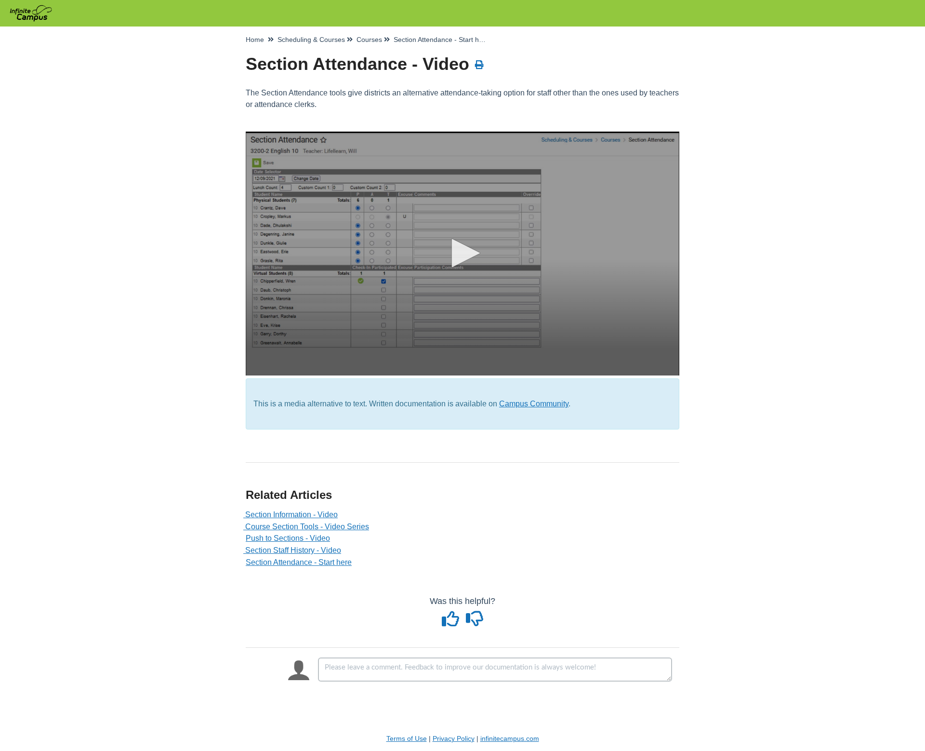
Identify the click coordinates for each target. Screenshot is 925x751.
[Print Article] (479, 65)
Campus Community (533, 404)
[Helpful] (452, 622)
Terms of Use (406, 738)
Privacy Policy (454, 738)
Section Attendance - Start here (299, 562)
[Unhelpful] (475, 622)
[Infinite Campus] (34, 8)
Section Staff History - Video (293, 550)
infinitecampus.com (509, 738)
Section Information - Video (292, 514)
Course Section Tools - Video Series (307, 527)
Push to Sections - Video (288, 538)
